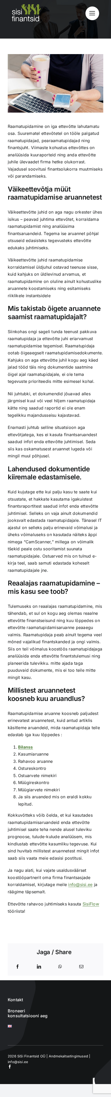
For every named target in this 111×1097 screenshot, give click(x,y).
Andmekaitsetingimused (68, 1056)
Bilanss (25, 747)
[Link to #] (92, 13)
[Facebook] (17, 966)
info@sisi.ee (80, 884)
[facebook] (10, 1067)
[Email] (81, 966)
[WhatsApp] (60, 966)
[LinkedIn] (39, 966)
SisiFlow (91, 903)
